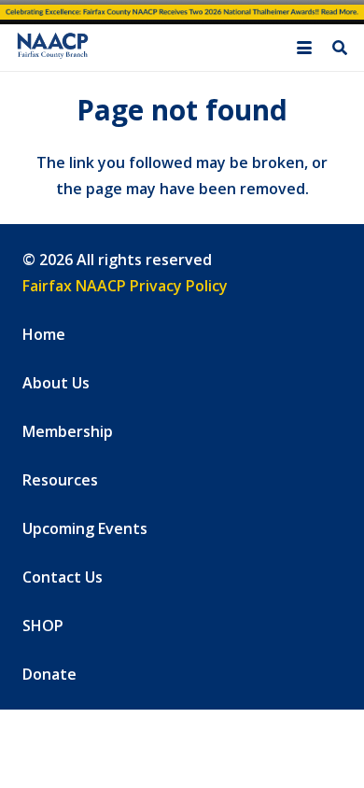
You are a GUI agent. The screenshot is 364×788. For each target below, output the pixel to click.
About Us (56, 383)
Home (43, 334)
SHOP (42, 625)
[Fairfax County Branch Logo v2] (52, 48)
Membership (67, 431)
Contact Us (62, 577)
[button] (304, 47)
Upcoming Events (84, 528)
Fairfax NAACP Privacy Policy (125, 285)
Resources (60, 480)
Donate (49, 674)
